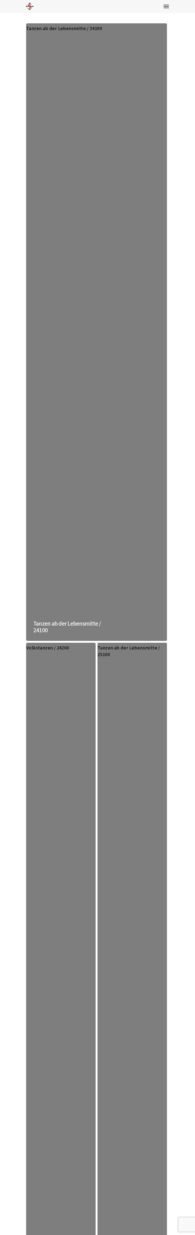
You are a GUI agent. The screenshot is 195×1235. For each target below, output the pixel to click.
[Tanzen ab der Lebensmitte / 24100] (96, 332)
